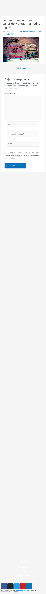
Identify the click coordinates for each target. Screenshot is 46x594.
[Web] (23, 144)
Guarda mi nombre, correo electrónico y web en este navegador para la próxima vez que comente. (22, 155)
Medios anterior (23, 68)
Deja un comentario (10, 32)
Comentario (10, 94)
